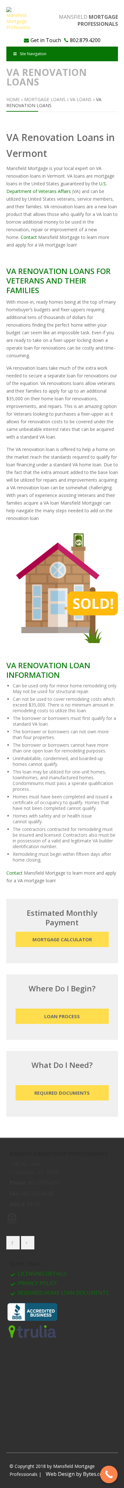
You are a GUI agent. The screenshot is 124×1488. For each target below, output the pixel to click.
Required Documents (62, 1093)
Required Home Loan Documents (63, 1292)
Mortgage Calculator (62, 939)
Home (13, 99)
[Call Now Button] (109, 1474)
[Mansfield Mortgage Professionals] (18, 18)
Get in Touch (46, 40)
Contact (29, 237)
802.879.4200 (85, 40)
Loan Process (62, 1016)
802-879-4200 (44, 1182)
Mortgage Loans (44, 99)
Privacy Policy (37, 1283)
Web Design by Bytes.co (74, 1473)
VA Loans (81, 99)
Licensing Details (42, 1273)
